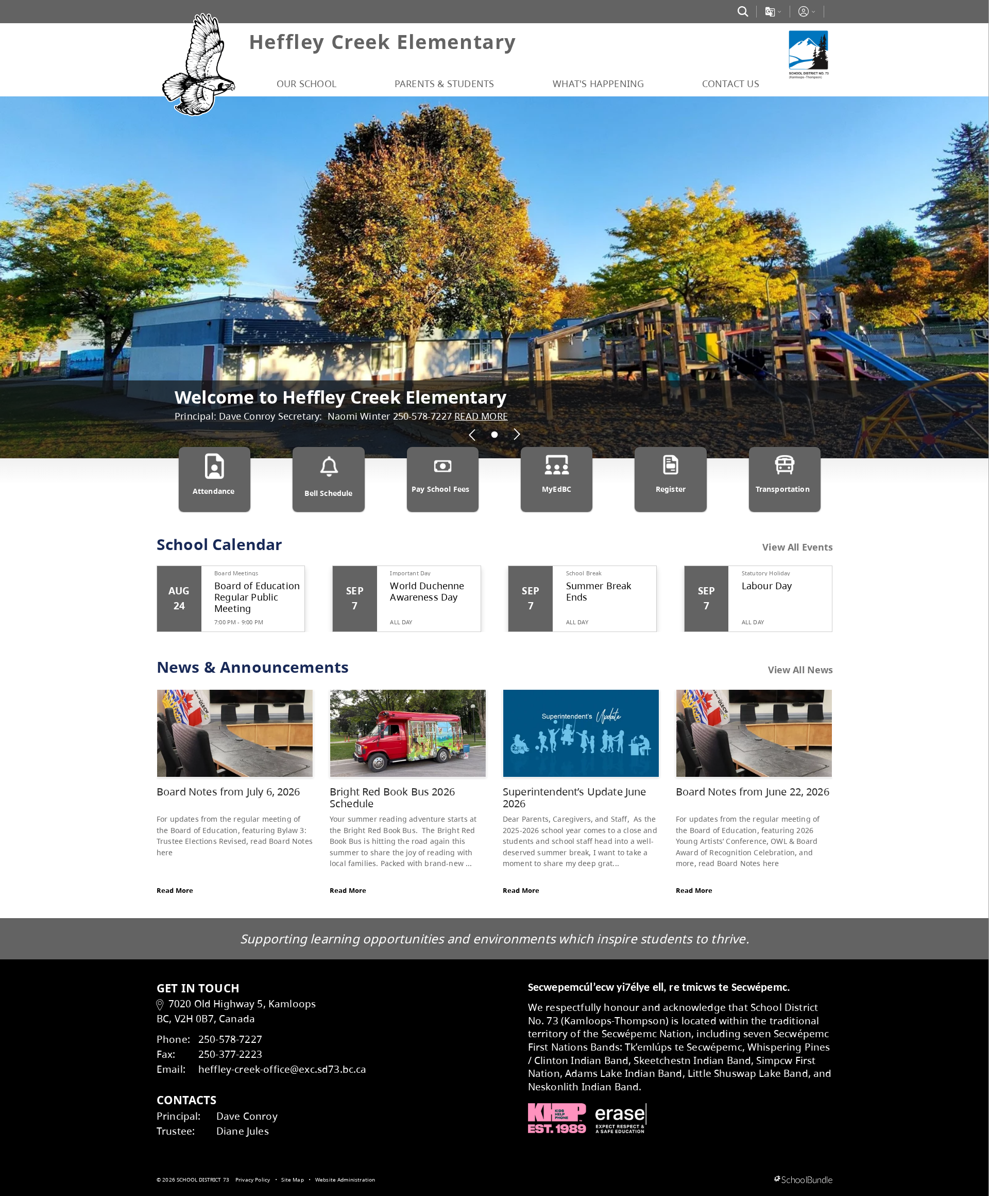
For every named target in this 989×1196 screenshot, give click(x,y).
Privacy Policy (252, 1179)
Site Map (292, 1179)
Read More (175, 890)
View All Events (797, 547)
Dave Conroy (247, 1116)
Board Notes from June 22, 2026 (752, 792)
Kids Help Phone (557, 1118)
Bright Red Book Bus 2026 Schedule (392, 798)
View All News (800, 670)
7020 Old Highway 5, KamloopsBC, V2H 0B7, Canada (236, 1010)
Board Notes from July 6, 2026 (228, 792)
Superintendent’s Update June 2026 (574, 798)
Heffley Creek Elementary (383, 41)
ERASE (621, 1118)
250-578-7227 (230, 1039)
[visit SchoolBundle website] (803, 1180)
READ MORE (481, 416)
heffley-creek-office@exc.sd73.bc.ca (282, 1069)
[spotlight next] (516, 434)
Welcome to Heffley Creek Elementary (340, 396)
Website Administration (345, 1179)
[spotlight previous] (472, 434)
